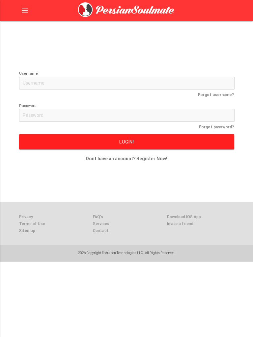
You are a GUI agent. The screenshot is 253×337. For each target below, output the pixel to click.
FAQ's (98, 216)
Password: (28, 105)
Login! (126, 142)
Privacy (26, 216)
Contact (101, 230)
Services (101, 223)
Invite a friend (180, 223)
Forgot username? (216, 94)
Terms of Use (32, 223)
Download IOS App (184, 216)
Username (28, 73)
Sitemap (27, 230)
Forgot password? (216, 126)
